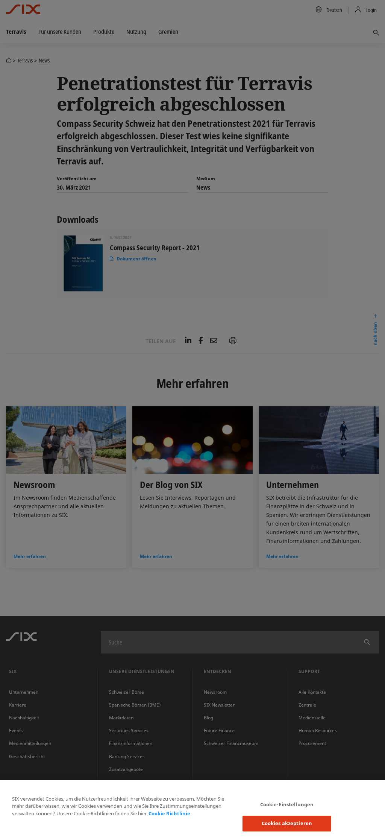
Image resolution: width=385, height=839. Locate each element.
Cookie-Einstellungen (287, 804)
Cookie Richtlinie (169, 813)
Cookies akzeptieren (287, 823)
